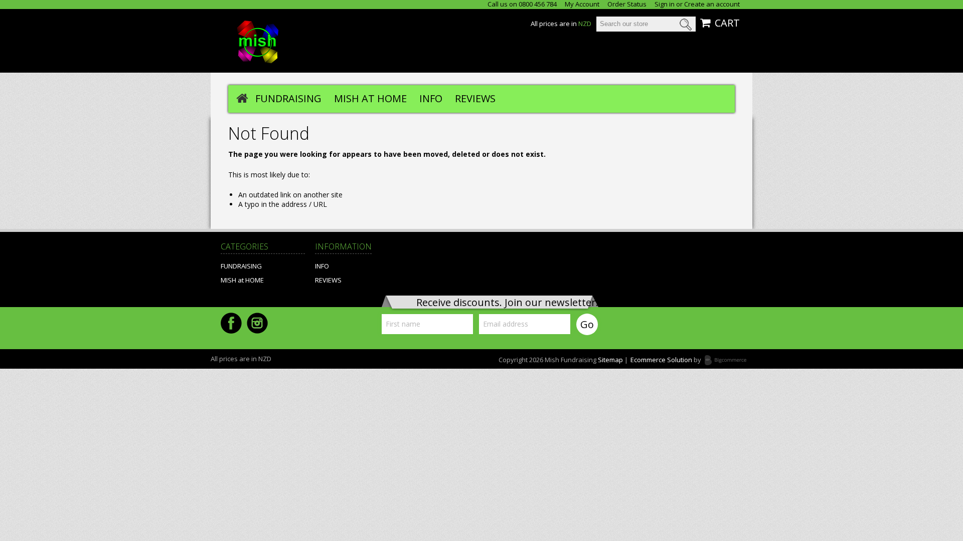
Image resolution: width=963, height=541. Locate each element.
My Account (582, 4)
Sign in (665, 4)
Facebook (231, 323)
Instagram (257, 323)
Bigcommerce (728, 360)
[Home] (242, 97)
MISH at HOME (370, 98)
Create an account (712, 4)
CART (727, 23)
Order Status (627, 4)
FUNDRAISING (288, 98)
